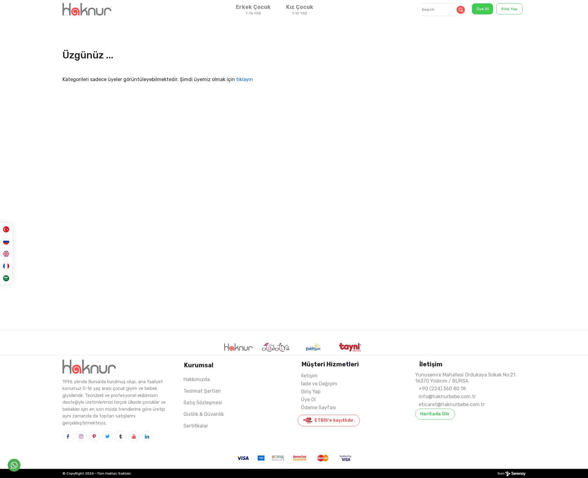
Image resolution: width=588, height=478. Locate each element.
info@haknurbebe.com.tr (447, 396)
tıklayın (244, 79)
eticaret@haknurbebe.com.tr (452, 404)
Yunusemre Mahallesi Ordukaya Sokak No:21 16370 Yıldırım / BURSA (465, 378)
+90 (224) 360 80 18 (442, 388)
